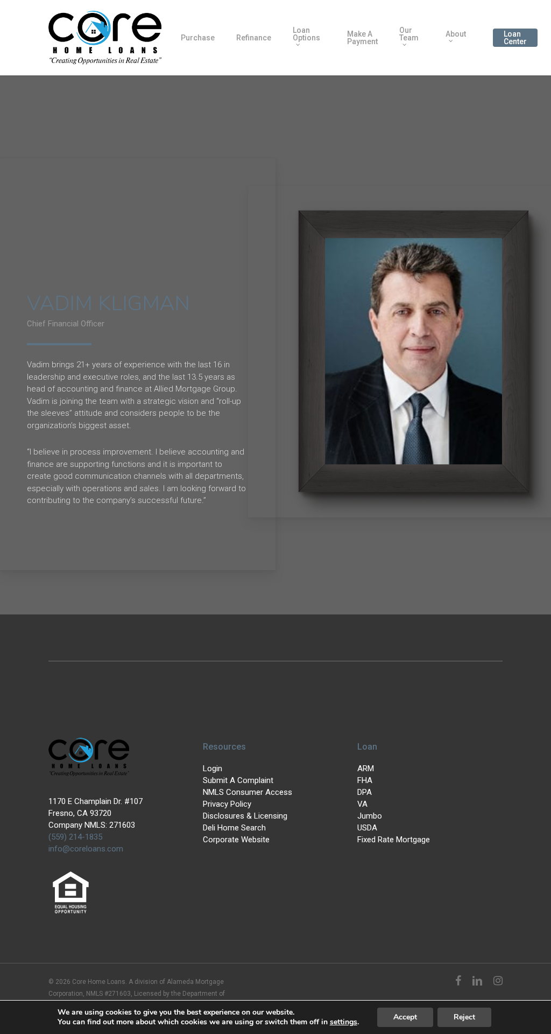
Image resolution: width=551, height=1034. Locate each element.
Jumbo (369, 816)
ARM (365, 768)
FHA (364, 780)
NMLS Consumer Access (247, 792)
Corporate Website (236, 839)
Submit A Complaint (238, 780)
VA (362, 804)
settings (343, 1022)
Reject (464, 1017)
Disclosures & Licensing (245, 816)
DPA (364, 792)
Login (212, 768)
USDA (367, 828)
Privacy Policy (227, 804)
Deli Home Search (234, 828)
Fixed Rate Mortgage (393, 839)
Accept (405, 1017)
